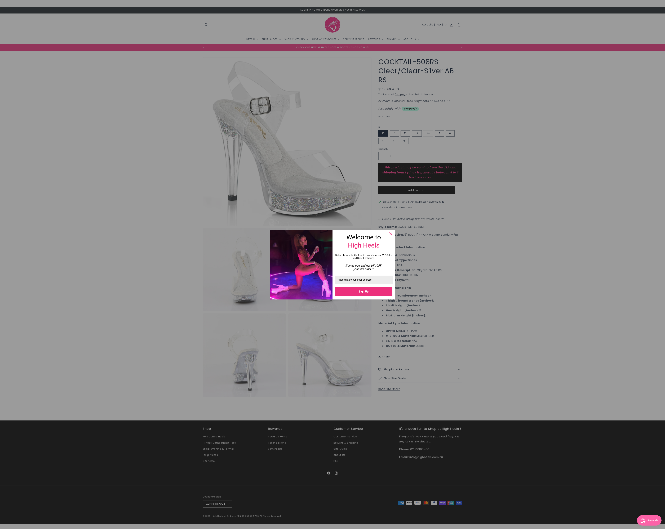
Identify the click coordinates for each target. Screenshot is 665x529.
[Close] (391, 234)
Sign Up (364, 291)
